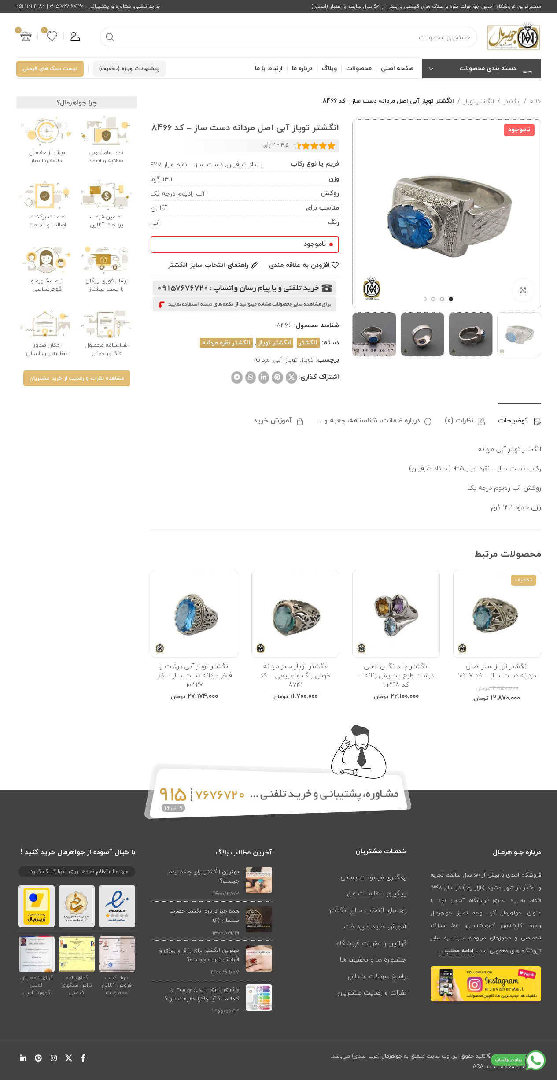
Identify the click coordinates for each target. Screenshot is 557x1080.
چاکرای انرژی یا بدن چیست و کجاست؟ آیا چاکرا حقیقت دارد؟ (202, 993)
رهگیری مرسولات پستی (373, 877)
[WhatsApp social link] (250, 377)
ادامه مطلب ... (456, 951)
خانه (535, 101)
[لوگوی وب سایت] (513, 35)
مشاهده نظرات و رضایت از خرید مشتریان (77, 378)
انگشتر (512, 101)
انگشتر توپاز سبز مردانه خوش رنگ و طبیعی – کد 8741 (295, 675)
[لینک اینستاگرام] (53, 1058)
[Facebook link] (83, 1058)
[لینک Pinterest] (277, 377)
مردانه (262, 359)
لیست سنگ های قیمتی (49, 68)
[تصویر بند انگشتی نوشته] (259, 882)
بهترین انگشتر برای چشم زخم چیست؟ (203, 876)
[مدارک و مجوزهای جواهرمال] (117, 953)
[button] (530, 334)
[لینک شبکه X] (291, 377)
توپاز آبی (285, 359)
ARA (478, 1066)
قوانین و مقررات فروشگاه (371, 943)
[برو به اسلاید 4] (424, 299)
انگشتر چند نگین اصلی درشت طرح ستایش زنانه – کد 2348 (396, 675)
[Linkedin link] (263, 377)
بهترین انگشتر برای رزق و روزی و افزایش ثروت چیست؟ (199, 954)
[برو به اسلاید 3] (433, 299)
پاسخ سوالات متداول (377, 976)
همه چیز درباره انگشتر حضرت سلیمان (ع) (204, 915)
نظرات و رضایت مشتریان (371, 992)
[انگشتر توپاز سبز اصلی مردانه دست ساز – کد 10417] (497, 613)
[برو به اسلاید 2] (442, 299)
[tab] (519, 416)
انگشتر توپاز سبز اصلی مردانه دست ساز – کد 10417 (497, 670)
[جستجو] (110, 37)
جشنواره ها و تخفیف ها (373, 959)
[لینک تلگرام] (237, 377)
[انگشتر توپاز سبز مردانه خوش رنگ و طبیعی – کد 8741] (295, 613)
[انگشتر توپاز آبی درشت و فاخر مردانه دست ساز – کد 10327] (194, 613)
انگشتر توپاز (479, 101)
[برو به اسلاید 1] (451, 299)
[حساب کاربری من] (75, 36)
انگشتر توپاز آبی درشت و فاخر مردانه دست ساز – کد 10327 (194, 675)
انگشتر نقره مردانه (226, 343)
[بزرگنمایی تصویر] (523, 290)
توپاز (307, 359)
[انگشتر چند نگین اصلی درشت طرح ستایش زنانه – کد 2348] (396, 613)
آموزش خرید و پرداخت (375, 926)
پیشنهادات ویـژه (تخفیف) (129, 68)
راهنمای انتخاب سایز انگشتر (367, 910)
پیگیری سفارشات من (376, 893)
